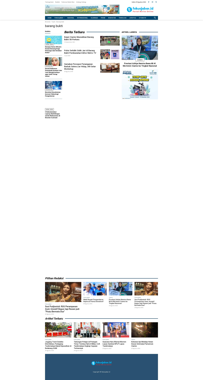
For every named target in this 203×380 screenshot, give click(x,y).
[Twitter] (156, 2)
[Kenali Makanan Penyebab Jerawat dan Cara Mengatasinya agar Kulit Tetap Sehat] (53, 61)
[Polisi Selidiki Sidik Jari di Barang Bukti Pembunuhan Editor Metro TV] (110, 54)
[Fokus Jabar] (140, 9)
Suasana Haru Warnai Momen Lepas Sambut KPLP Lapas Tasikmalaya (114, 344)
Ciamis (140, 60)
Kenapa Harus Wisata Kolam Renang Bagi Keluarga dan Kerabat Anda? (53, 50)
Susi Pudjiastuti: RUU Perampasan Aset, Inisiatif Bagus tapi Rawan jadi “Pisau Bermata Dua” (62, 309)
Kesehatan (49, 66)
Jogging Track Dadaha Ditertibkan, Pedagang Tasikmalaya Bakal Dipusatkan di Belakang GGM (58, 345)
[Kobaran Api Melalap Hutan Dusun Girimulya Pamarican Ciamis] (144, 330)
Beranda (47, 22)
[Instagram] (152, 2)
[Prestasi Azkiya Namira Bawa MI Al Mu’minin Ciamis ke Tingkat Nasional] (140, 48)
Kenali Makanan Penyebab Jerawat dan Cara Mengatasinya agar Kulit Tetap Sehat (53, 72)
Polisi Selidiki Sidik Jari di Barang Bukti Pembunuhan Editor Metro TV (80, 51)
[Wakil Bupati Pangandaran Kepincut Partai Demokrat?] (95, 288)
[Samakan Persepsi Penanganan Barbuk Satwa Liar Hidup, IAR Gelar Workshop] (110, 68)
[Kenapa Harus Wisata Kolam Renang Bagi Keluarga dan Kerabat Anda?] (53, 40)
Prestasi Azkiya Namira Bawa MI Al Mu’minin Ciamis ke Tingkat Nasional (140, 64)
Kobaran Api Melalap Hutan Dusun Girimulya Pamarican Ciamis (142, 344)
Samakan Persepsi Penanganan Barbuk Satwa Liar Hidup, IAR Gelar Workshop (80, 66)
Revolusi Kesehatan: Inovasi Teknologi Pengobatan (53, 94)
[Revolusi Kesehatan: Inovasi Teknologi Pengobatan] (53, 85)
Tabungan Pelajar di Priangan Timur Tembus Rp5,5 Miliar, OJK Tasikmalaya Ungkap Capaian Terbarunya (87, 345)
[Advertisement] (140, 187)
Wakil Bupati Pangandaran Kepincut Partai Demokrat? (93, 300)
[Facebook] (149, 2)
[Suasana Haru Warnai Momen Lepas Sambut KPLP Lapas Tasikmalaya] (116, 330)
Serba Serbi (49, 44)
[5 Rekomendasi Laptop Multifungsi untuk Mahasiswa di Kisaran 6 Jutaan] (53, 105)
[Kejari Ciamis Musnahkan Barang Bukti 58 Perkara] (110, 41)
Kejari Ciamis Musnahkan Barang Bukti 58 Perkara (79, 38)
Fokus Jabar (48, 304)
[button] (155, 18)
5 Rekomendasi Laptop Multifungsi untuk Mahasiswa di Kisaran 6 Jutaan (52, 115)
